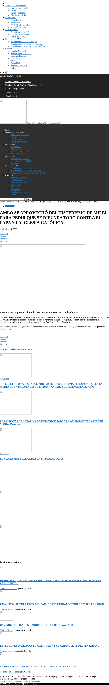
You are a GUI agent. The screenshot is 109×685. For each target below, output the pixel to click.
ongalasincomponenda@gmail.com (26, 681)
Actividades (16, 22)
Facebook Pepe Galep (14, 89)
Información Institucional (15, 6)
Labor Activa (10, 17)
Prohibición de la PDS (20, 32)
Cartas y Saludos (18, 13)
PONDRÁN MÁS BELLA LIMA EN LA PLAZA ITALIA (31, 458)
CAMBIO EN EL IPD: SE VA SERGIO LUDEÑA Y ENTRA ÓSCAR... (39, 666)
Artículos (14, 61)
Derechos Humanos (19, 56)
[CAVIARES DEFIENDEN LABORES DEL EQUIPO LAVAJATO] (6, 620)
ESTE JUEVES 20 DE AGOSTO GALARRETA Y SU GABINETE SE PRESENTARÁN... (50, 645)
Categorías (9, 49)
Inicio (7, 3)
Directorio (15, 10)
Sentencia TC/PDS (19, 37)
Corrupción (15, 58)
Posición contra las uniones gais (24, 41)
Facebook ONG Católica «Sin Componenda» (24, 85)
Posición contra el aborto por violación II (28, 46)
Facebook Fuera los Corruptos (18, 81)
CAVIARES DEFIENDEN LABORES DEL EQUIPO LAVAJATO (36, 625)
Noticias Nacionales (19, 51)
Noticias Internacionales (21, 53)
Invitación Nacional (19, 27)
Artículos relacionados (10, 349)
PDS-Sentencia (11, 29)
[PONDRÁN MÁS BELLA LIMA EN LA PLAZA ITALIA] (16, 451)
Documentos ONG (13, 39)
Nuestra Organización (20, 8)
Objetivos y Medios (19, 15)
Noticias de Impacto (19, 65)
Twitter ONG (11, 92)
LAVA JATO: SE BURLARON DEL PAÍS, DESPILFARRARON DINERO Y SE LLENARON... (53, 604)
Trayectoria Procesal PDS (21, 34)
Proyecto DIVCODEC (20, 25)
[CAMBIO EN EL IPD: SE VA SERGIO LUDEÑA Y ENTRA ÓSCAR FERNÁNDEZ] (6, 661)
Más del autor (26, 349)
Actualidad (15, 63)
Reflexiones (16, 20)
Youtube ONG (11, 96)
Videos (13, 68)
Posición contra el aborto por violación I (27, 44)
